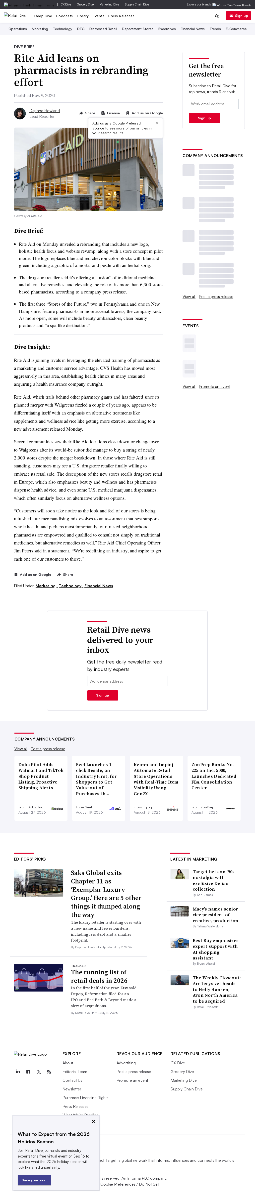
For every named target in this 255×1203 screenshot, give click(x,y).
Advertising (126, 1062)
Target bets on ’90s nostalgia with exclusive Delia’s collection (214, 880)
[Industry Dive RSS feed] (49, 1072)
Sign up (241, 15)
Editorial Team (75, 1071)
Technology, (71, 585)
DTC (80, 29)
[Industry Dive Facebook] (28, 1072)
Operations (17, 29)
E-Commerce (236, 29)
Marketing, (47, 585)
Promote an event (214, 386)
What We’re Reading (80, 1115)
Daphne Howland (44, 110)
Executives (167, 29)
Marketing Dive (109, 4)
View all (189, 296)
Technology (62, 29)
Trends (215, 29)
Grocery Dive (85, 4)
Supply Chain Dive (137, 4)
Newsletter (72, 1088)
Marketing (40, 29)
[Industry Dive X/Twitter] (39, 1072)
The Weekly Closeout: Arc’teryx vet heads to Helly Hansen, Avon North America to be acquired (217, 989)
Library (83, 16)
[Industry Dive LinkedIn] (18, 1072)
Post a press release (216, 296)
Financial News (193, 29)
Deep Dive (43, 16)
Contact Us (72, 1080)
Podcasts (64, 16)
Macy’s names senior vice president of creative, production (216, 915)
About (68, 1062)
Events (98, 16)
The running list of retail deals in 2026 (99, 976)
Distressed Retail (103, 29)
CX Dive (66, 4)
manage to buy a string (115, 450)
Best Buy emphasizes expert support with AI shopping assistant (216, 949)
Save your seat (34, 1180)
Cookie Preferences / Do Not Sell (129, 1184)
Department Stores (137, 29)
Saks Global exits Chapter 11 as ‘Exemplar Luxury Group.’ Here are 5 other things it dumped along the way (106, 893)
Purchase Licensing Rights (86, 1097)
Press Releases (121, 16)
